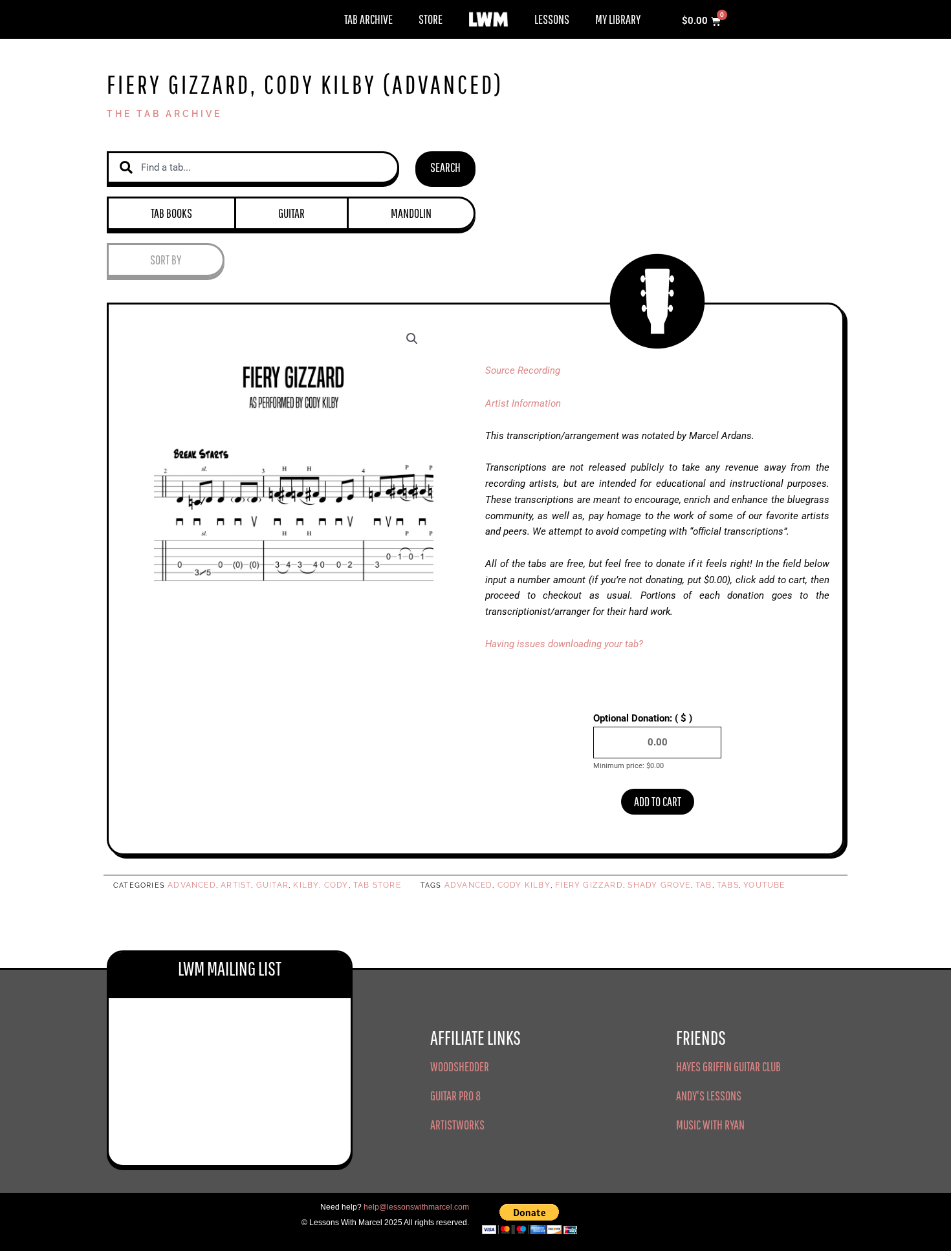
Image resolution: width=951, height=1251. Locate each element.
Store (431, 19)
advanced (468, 885)
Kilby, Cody (320, 885)
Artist (236, 885)
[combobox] (253, 167)
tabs (728, 885)
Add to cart (657, 801)
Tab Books (171, 213)
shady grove (659, 885)
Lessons (551, 19)
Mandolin (411, 213)
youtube (764, 885)
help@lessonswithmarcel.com (416, 1207)
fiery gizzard (589, 885)
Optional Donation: (642, 718)
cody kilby (524, 885)
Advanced (192, 885)
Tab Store (377, 885)
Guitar (291, 213)
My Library (617, 19)
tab (703, 885)
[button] (412, 338)
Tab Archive (368, 19)
